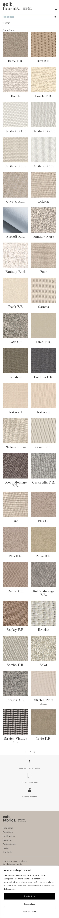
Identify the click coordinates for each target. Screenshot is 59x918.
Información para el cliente (15, 861)
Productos (8, 828)
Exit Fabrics (9, 836)
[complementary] (29, 892)
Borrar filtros (8, 30)
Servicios (7, 840)
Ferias (6, 848)
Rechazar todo (29, 912)
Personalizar (29, 904)
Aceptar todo (29, 896)
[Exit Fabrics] (17, 6)
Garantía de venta (29, 797)
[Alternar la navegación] (54, 8)
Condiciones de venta (29, 782)
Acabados (8, 832)
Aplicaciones (9, 844)
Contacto (7, 852)
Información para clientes (29, 768)
